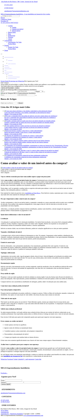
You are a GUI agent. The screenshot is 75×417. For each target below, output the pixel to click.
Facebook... (4, 373)
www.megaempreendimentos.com (33, 415)
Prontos (10, 47)
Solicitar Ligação (5, 384)
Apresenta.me (5, 412)
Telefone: (3, 382)
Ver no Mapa (4, 410)
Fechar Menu (12, 44)
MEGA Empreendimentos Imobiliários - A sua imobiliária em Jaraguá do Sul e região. (25, 14)
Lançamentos (12, 42)
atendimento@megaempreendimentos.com (16, 11)
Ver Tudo (18, 42)
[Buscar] (1, 16)
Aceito (17, 88)
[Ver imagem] (17, 167)
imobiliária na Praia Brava (32, 193)
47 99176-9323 (8, 8)
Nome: (3, 380)
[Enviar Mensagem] (36, 95)
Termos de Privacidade (7, 88)
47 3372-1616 (8, 5)
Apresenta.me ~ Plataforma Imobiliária (12, 414)
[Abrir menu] (1, 53)
